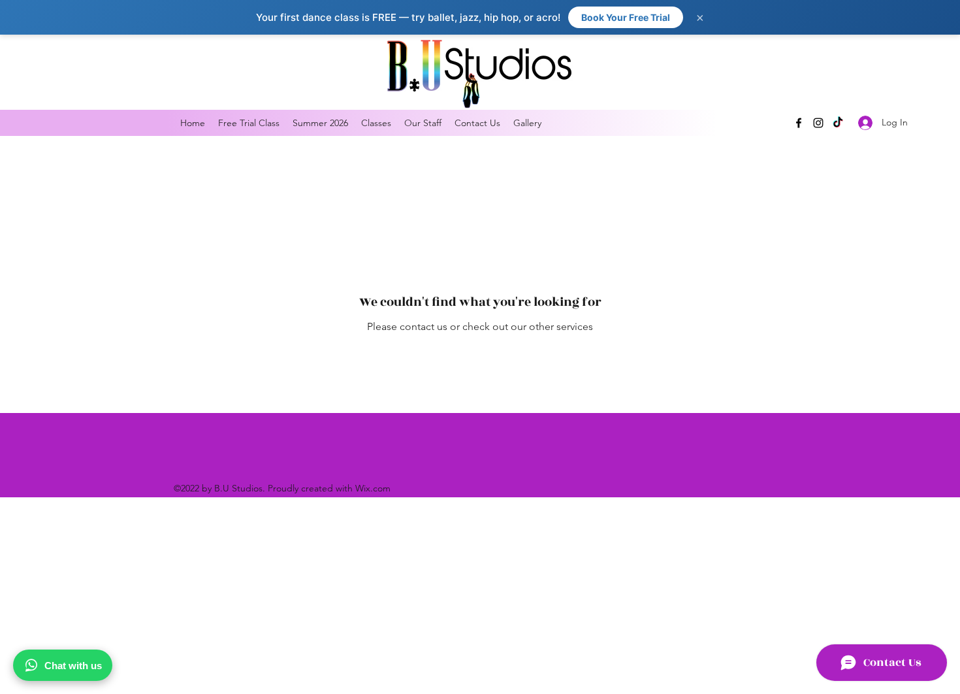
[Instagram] (818, 122)
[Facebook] (798, 122)
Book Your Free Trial (625, 17)
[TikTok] (837, 122)
